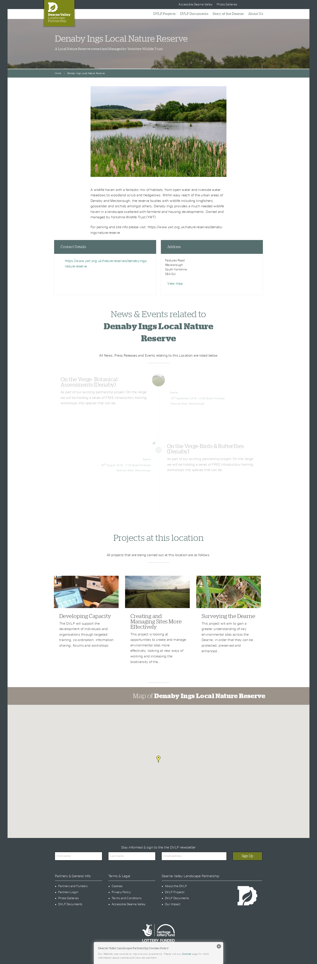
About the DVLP (176, 886)
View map (175, 283)
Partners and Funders (73, 886)
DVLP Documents (194, 14)
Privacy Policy (121, 892)
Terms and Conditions (127, 898)
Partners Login (68, 892)
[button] (158, 759)
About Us (255, 14)
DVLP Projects (164, 14)
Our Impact (172, 904)
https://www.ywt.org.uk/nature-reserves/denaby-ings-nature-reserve (106, 263)
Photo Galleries (227, 4)
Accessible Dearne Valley (195, 4)
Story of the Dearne (228, 14)
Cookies (117, 886)
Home (58, 73)
